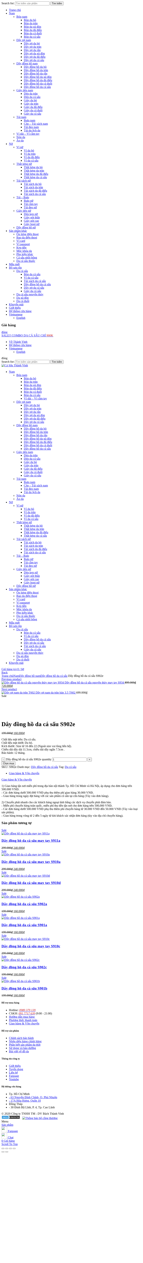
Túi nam (21, 117)
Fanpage (14, 1075)
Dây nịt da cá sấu (34, 60)
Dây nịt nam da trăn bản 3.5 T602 (56, 692)
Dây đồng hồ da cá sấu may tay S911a (30, 840)
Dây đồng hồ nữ (26, 227)
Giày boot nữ (31, 224)
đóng (4, 332)
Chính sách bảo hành (21, 1038)
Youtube (14, 1079)
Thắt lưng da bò (33, 167)
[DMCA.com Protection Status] (10, 1118)
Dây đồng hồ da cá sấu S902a (24, 904)
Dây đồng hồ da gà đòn (38, 76)
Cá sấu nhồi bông (26, 257)
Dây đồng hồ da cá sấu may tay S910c (30, 946)
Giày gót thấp (32, 217)
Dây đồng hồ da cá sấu (37, 86)
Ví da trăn (30, 153)
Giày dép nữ (23, 210)
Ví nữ (19, 147)
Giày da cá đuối (33, 110)
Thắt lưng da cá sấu (35, 177)
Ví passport (23, 244)
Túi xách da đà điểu (35, 190)
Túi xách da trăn (33, 187)
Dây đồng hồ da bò (35, 66)
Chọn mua (8, 763)
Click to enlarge (10, 714)
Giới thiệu (15, 307)
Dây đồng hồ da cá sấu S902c (24, 967)
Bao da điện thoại (26, 237)
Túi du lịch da (32, 130)
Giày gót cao (31, 220)
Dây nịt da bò (32, 43)
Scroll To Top (9, 1144)
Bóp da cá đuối (33, 33)
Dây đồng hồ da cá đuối (38, 83)
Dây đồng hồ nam (27, 63)
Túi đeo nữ (30, 207)
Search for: (7, 3)
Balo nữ (28, 200)
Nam (12, 13)
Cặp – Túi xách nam (36, 123)
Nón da (20, 137)
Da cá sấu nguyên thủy (29, 294)
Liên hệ (13, 1072)
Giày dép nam (24, 90)
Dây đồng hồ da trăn (36, 70)
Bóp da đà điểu (33, 30)
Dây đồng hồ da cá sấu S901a (24, 925)
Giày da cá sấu (32, 113)
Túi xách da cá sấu (35, 194)
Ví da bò (29, 150)
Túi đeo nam (31, 127)
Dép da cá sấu (32, 97)
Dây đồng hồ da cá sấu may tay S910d (31, 883)
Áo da (20, 140)
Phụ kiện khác (24, 254)
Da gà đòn (22, 297)
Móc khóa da (24, 250)
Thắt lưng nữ (24, 163)
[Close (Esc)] (2, 1148)
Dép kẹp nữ (31, 214)
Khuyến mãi (16, 304)
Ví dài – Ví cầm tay (27, 133)
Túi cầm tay (31, 204)
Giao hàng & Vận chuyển (24, 773)
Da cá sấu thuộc (25, 260)
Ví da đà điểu (32, 157)
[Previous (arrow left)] (2, 1151)
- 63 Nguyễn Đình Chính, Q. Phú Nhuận (33, 1097)
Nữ (11, 143)
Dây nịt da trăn (32, 46)
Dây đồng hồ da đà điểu (38, 80)
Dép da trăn (31, 93)
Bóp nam (21, 16)
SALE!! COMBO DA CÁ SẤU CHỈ (27, 335)
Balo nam (29, 120)
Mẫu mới (14, 264)
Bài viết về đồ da (19, 1051)
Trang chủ (15, 10)
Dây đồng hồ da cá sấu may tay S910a (31, 862)
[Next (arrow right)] (6, 1151)
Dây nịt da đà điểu (34, 56)
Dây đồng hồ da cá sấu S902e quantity (28, 759)
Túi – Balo (22, 197)
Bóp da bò (30, 20)
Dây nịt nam (23, 40)
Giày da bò (30, 100)
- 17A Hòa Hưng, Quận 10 (25, 1100)
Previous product (11, 679)
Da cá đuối (22, 301)
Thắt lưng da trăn (34, 170)
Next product (9, 689)
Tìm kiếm (57, 3)
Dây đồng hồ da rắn (35, 73)
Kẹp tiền (21, 247)
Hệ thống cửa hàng (20, 311)
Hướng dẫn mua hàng (22, 1016)
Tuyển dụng (16, 1069)
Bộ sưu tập (15, 267)
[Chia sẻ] (6, 1148)
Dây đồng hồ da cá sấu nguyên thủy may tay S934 (95, 682)
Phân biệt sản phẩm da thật (24, 1044)
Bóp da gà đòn (32, 26)
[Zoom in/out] (14, 1148)
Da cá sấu (22, 271)
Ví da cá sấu (31, 160)
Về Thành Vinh (18, 341)
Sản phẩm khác (18, 230)
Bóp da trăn (31, 23)
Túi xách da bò (33, 184)
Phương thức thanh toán (23, 1020)
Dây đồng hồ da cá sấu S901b (24, 988)
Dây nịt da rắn (32, 50)
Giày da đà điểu (33, 107)
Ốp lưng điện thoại (27, 234)
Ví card (20, 240)
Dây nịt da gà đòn (34, 53)
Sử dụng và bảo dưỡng (22, 1048)
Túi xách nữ (23, 180)
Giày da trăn (31, 103)
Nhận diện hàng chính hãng (25, 1041)
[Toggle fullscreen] (10, 1148)
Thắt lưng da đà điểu (36, 173)
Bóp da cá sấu (32, 36)
